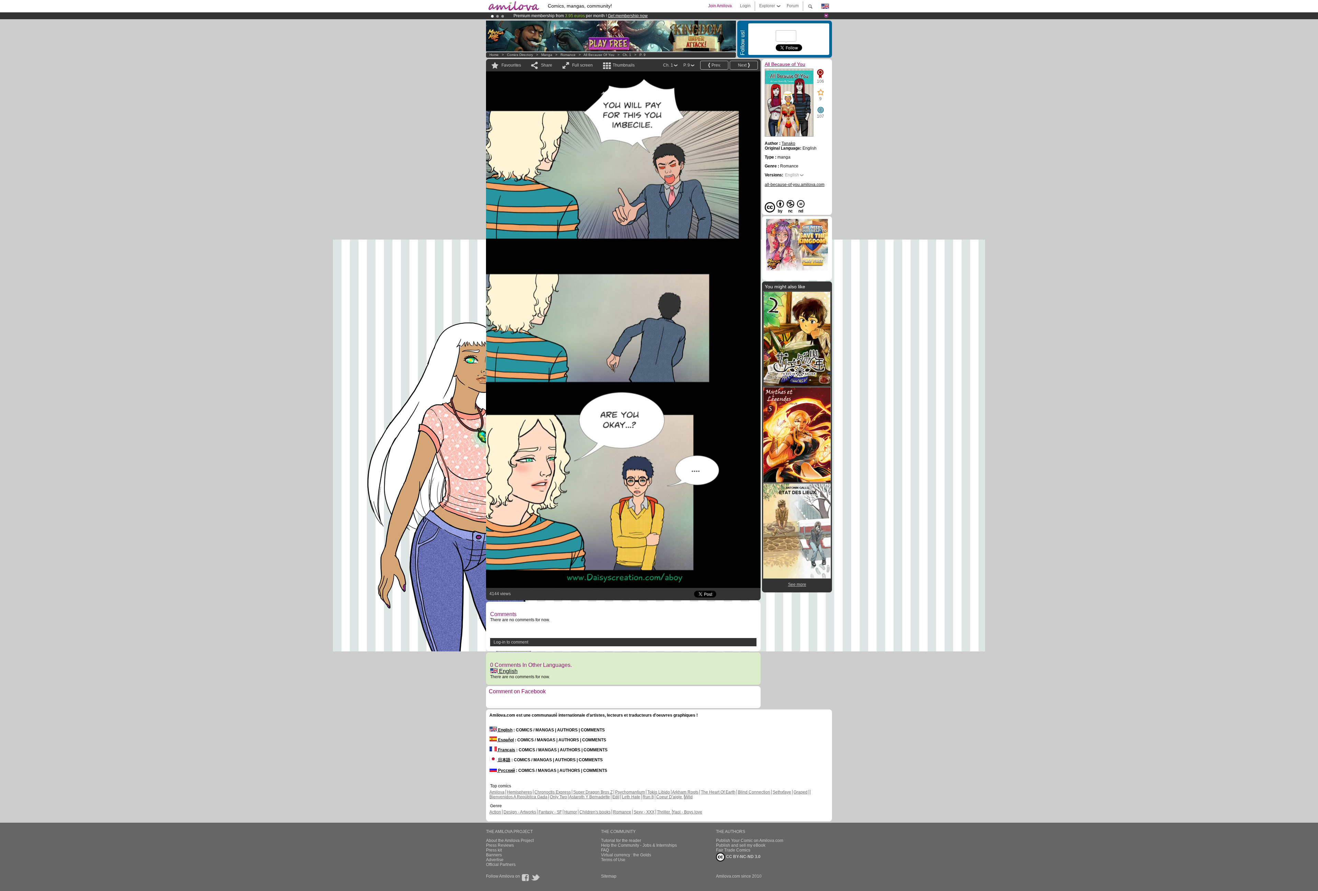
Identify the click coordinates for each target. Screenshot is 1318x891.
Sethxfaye (782, 792)
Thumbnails (624, 65)
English (508, 671)
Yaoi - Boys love (687, 812)
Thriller (664, 812)
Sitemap (608, 876)
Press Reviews (500, 845)
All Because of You (598, 55)
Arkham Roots (685, 792)
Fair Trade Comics (733, 850)
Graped (801, 792)
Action (495, 812)
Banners (494, 855)
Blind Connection (754, 792)
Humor (570, 812)
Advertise (495, 859)
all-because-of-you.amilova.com (794, 184)
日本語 (503, 759)
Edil (616, 797)
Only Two (558, 797)
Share (546, 65)
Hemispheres (519, 792)
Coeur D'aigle (669, 797)
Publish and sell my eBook (740, 845)
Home (494, 55)
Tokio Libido (658, 792)
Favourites (511, 65)
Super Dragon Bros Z (593, 792)
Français (506, 750)
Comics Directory (520, 55)
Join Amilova (720, 5)
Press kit (494, 850)
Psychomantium (630, 792)
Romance (568, 55)
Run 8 (648, 797)
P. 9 (642, 55)
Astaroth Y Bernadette (589, 797)
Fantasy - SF (550, 812)
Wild (688, 797)
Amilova (497, 792)
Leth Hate (631, 797)
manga (546, 55)
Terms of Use (613, 859)
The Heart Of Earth (718, 792)
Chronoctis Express (552, 792)
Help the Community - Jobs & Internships (639, 845)
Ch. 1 (627, 55)
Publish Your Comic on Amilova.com (749, 840)
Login (745, 5)
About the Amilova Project (510, 840)
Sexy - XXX (644, 812)
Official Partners (501, 864)
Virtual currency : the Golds (626, 855)
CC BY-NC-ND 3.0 (743, 856)
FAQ (605, 850)
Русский (506, 770)
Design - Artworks (520, 812)
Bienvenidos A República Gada (518, 797)
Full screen (582, 65)
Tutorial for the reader (621, 840)
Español (505, 740)
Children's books (595, 812)
